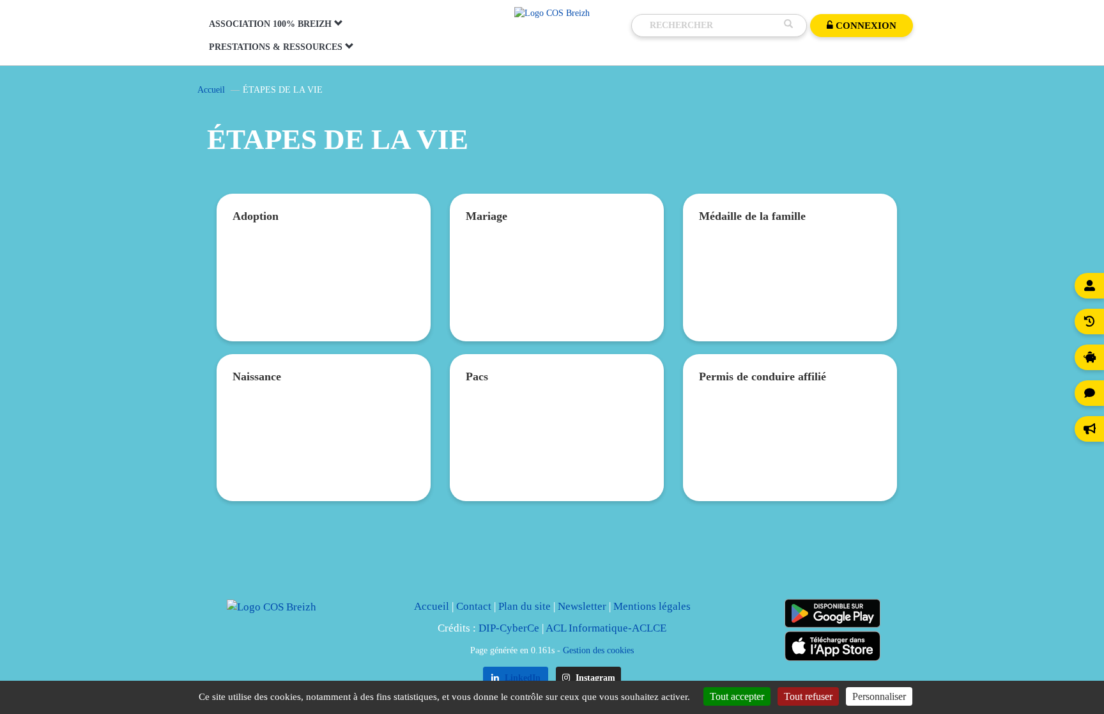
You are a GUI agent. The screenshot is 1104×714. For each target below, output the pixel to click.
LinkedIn (521, 678)
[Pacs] (557, 445)
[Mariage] (557, 285)
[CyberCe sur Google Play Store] (832, 613)
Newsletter (582, 606)
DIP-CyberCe (509, 628)
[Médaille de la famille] (790, 285)
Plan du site (524, 606)
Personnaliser (879, 696)
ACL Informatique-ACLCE (606, 628)
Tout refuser (808, 696)
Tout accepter (737, 696)
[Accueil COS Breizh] (552, 12)
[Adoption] (324, 285)
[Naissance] (324, 445)
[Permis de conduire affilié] (790, 445)
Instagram (594, 678)
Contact (473, 606)
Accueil (211, 90)
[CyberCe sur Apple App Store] (832, 646)
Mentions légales (652, 606)
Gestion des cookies (598, 650)
